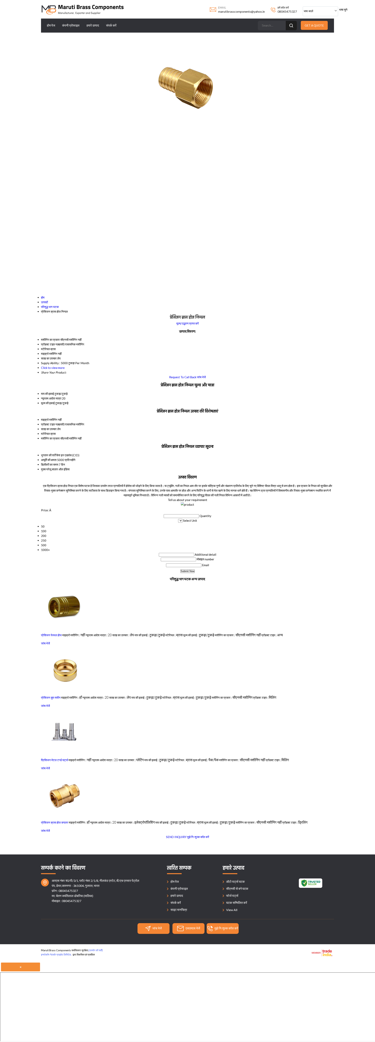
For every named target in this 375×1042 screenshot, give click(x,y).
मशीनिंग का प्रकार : (238, 635)
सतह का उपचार (49, 429)
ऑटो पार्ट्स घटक (235, 881)
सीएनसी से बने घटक (237, 888)
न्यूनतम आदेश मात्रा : (99, 635)
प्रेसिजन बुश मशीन (51, 697)
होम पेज (51, 25)
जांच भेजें (201, 377)
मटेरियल (45, 433)
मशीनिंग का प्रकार (50, 438)
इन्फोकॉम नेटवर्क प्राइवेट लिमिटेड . (56, 954)
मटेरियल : (174, 635)
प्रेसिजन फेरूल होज (51, 635)
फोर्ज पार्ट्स (232, 895)
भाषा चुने (343, 9)
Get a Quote (314, 25)
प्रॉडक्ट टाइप (48, 424)
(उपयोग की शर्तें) (95, 950)
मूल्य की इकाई (48, 403)
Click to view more (53, 367)
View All (231, 910)
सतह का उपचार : (123, 635)
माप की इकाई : (150, 635)
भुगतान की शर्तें (48, 455)
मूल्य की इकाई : (198, 635)
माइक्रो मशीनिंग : (73, 635)
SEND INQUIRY (176, 837)
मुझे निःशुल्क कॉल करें (198, 837)
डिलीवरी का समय (49, 464)
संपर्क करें (111, 25)
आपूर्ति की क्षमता (48, 460)
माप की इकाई (47, 393)
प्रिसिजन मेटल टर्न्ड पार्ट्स (54, 760)
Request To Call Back (182, 377)
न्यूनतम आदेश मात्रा (51, 398)
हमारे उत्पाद (93, 25)
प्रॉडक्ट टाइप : (272, 635)
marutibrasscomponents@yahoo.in (241, 11)
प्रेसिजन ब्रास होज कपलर (54, 822)
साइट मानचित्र (179, 909)
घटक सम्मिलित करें (236, 902)
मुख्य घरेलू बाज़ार (49, 469)
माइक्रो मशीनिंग (49, 419)
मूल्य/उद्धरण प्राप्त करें (187, 323)
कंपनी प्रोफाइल (70, 25)
